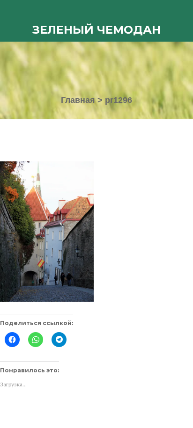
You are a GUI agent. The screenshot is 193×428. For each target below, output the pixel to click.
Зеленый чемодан (96, 29)
